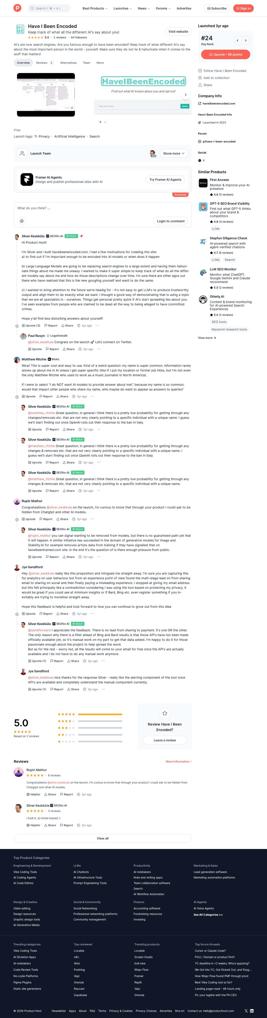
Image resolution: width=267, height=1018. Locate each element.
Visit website (178, 31)
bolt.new (139, 963)
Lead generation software (210, 872)
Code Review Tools (25, 969)
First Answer (219, 180)
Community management (90, 919)
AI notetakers (142, 872)
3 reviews (54, 811)
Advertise (184, 8)
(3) (33, 325)
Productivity (142, 865)
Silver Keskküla (33, 236)
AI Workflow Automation (149, 894)
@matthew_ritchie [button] (41, 413)
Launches (121, 8)
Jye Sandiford (32, 567)
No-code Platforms (25, 976)
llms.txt (179, 1010)
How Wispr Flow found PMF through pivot (221, 976)
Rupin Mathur (32, 501)
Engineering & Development (32, 865)
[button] (100, 63)
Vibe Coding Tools (25, 872)
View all (102, 838)
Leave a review (165, 740)
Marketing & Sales (206, 865)
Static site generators (27, 988)
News (142, 8)
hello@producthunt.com (218, 1010)
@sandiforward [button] (39, 630)
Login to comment (171, 221)
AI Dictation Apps (24, 957)
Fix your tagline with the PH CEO (216, 995)
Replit (138, 982)
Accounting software (147, 908)
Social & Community (87, 902)
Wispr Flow (141, 969)
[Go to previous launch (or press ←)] (238, 40)
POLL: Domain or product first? (215, 957)
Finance (139, 902)
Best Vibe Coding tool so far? (213, 982)
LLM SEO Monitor (223, 269)
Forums (161, 8)
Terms (102, 1010)
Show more (171, 153)
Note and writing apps (148, 877)
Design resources (24, 913)
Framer (138, 976)
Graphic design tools (26, 919)
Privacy (44, 136)
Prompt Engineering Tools (90, 883)
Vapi (76, 976)
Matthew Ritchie (34, 359)
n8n (76, 957)
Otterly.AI (217, 296)
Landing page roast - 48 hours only (218, 988)
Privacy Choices (146, 1010)
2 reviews (60, 37)
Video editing (21, 908)
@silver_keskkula (59, 782)
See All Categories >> (208, 914)
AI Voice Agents (204, 908)
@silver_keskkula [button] (40, 342)
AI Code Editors (23, 883)
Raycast (79, 988)
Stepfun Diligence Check (228, 238)
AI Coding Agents (24, 877)
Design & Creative (25, 902)
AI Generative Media (26, 925)
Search (95, 136)
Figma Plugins (22, 982)
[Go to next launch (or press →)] (246, 40)
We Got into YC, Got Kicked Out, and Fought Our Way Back (223, 970)
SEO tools (219, 322)
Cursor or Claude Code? (210, 950)
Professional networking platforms (95, 913)
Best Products (93, 8)
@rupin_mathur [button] (39, 535)
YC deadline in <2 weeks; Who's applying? (222, 963)
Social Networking (85, 908)
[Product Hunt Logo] (17, 8)
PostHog (79, 969)
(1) (39, 661)
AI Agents (200, 902)
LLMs (216, 229)
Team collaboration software (152, 883)
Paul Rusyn (36, 336)
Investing (139, 919)
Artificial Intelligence (69, 136)
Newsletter (59, 1010)
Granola (79, 982)
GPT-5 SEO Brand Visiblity (230, 203)
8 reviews (54, 775)
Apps (72, 1010)
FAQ (92, 1010)
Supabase (80, 995)
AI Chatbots (81, 872)
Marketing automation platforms (214, 877)
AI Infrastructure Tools (88, 877)
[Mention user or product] (21, 221)
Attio (77, 963)
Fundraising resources (148, 913)
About (83, 1010)
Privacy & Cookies (121, 1010)
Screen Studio (143, 957)
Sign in (245, 8)
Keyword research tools (229, 329)
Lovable (79, 950)
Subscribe (218, 8)
